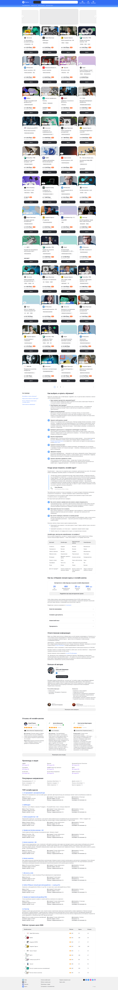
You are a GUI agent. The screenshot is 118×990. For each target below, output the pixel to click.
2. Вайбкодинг (26, 805)
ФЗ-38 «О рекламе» (59, 645)
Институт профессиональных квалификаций (36, 917)
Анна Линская (58, 487)
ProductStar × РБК (30, 834)
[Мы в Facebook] (86, 980)
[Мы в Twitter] (84, 980)
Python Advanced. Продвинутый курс (34, 730)
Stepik (27, 889)
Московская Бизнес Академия (32, 865)
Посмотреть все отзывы (59, 754)
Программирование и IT (27, 781)
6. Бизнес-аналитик (27, 858)
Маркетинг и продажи (52, 783)
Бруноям (28, 877)
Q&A (25, 982)
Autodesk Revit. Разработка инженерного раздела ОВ (84, 730)
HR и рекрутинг (25, 784)
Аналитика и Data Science (53, 781)
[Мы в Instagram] (90, 980)
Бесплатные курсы (49, 5)
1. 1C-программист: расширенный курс (33, 793)
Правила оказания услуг (65, 979)
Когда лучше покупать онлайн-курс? (30, 398)
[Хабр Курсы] (25, 2)
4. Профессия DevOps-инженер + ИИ (32, 830)
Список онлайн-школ (45, 979)
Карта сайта (62, 982)
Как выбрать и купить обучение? (29, 396)
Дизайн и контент (76, 781)
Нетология (28, 797)
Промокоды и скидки (45, 984)
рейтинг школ (57, 442)
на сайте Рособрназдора (71, 653)
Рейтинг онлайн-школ (46, 982)
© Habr (94, 986)
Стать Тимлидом (55, 730)
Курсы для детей (41, 5)
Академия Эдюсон (30, 822)
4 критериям (68, 605)
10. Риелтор (25, 909)
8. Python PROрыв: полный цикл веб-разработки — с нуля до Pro (41, 885)
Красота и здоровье (76, 784)
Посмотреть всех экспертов (72, 709)
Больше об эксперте (62, 676)
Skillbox (27, 901)
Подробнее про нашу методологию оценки (71, 593)
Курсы (25, 986)
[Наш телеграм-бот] (95, 980)
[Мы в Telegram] (93, 980)
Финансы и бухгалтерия (77, 783)
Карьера (26, 984)
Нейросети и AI (34, 5)
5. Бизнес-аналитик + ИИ (29, 842)
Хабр (25, 979)
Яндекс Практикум (30, 809)
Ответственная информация (28, 404)
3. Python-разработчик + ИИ (30, 817)
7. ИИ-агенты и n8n (27, 873)
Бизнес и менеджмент (27, 783)
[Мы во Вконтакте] (88, 980)
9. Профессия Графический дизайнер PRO (34, 897)
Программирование (26, 5)
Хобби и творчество (51, 784)
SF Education (29, 850)
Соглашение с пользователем (47, 986)
